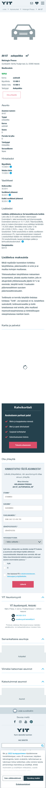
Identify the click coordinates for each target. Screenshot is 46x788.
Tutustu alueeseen (23, 445)
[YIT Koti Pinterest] (31, 722)
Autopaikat (22, 656)
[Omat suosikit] (37, 3)
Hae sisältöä (23, 740)
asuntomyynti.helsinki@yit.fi (25, 619)
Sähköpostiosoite (10, 527)
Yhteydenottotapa (10, 538)
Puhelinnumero (9, 515)
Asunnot (22, 699)
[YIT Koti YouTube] (26, 722)
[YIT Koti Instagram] (20, 722)
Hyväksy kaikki (33, 778)
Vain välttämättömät (12, 778)
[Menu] (42, 3)
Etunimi (6, 493)
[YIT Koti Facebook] (15, 722)
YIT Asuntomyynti (11, 597)
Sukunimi (6, 504)
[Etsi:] (42, 745)
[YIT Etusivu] (7, 3)
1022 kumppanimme (17, 753)
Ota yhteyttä (12, 95)
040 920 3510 (21, 615)
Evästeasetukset (23, 784)
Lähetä (23, 584)
